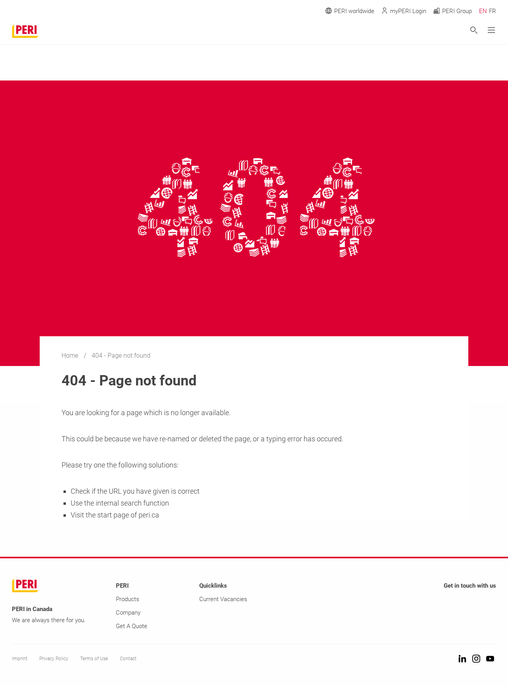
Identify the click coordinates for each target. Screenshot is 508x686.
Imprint (19, 658)
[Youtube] (490, 659)
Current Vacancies (223, 599)
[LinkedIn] (462, 659)
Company (128, 612)
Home (71, 355)
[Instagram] (476, 659)
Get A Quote (131, 626)
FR (492, 11)
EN (483, 11)
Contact (128, 658)
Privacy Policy (53, 658)
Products (127, 599)
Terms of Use (94, 658)
